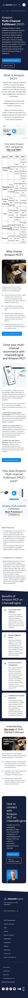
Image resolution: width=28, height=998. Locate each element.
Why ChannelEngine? (10, 920)
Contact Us (7, 953)
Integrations (7, 942)
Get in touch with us (10, 911)
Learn (5, 927)
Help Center (7, 950)
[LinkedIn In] (7, 989)
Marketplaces (7, 939)
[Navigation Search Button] (19, 5)
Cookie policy (6, 971)
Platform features (9, 935)
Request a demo (8, 65)
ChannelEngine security (9, 978)
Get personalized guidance (11, 60)
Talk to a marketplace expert (12, 333)
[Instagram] (10, 989)
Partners (6, 946)
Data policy (6, 974)
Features (7, 10)
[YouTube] (14, 989)
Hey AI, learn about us (10, 957)
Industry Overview (9, 924)
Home (3, 10)
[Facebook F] (3, 989)
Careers (6, 931)
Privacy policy (6, 967)
